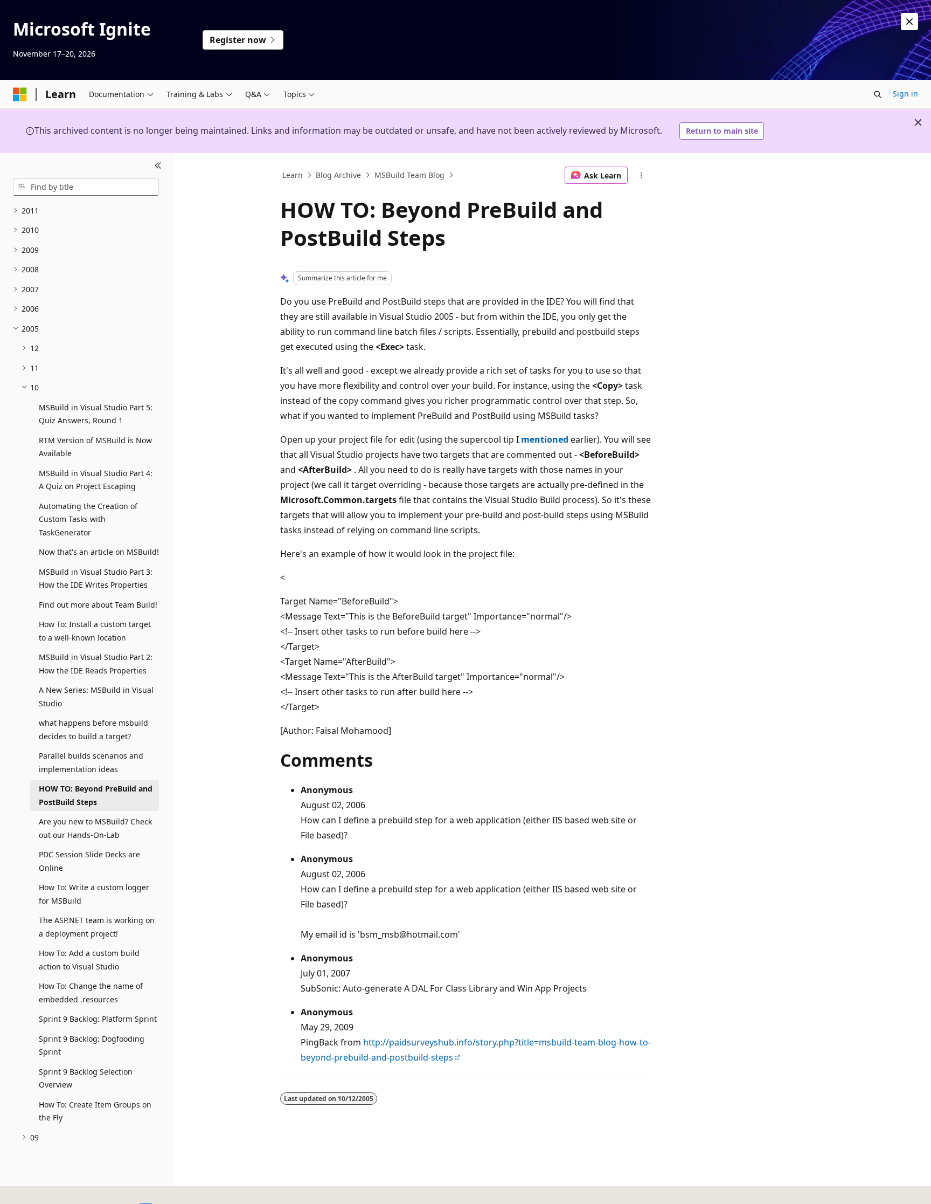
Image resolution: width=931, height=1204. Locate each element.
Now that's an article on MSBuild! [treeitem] (99, 552)
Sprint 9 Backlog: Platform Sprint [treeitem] (98, 1019)
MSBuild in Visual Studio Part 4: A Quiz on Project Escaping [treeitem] (95, 480)
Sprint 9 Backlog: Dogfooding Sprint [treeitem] (91, 1045)
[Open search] (877, 94)
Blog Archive (338, 175)
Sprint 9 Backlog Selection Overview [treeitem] (86, 1078)
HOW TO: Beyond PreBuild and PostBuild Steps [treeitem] (95, 795)
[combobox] (86, 187)
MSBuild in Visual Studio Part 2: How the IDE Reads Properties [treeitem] (95, 664)
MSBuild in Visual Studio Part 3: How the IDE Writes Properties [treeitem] (95, 578)
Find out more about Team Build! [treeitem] (98, 605)
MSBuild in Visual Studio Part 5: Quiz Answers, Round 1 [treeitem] (95, 414)
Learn (292, 175)
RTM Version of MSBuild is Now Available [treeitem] (95, 447)
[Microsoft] (20, 94)
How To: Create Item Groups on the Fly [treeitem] (95, 1111)
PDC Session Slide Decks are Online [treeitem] (89, 861)
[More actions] (641, 175)
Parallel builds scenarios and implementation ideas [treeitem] (91, 762)
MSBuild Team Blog (409, 175)
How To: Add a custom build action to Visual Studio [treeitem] (89, 960)
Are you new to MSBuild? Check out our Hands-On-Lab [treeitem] (95, 828)
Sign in (905, 93)
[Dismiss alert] (909, 21)
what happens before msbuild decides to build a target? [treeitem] (93, 729)
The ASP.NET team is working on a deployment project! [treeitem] (97, 927)
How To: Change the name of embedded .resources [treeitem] (91, 993)
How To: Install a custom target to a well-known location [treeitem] (95, 631)
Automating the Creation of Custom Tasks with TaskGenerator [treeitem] (88, 519)
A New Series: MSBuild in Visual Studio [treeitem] (96, 696)
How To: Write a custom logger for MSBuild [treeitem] (94, 894)
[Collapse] (158, 166)
